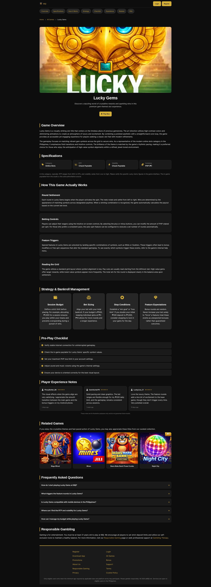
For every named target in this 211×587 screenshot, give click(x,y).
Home (42, 19)
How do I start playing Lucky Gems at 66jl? (59, 485)
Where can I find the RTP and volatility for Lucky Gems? (64, 510)
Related (121, 11)
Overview (44, 11)
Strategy (86, 11)
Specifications (58, 11)
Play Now (106, 114)
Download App (79, 556)
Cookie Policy (112, 573)
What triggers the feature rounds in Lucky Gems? (62, 494)
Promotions (77, 560)
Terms (108, 568)
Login (157, 4)
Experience (110, 11)
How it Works (73, 11)
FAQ (130, 11)
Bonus (108, 560)
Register (166, 4)
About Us (76, 564)
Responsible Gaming (112, 538)
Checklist (97, 11)
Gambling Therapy (160, 538)
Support (109, 564)
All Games (50, 19)
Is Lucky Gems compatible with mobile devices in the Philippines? (68, 502)
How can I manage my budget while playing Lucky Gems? (65, 519)
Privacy (76, 573)
